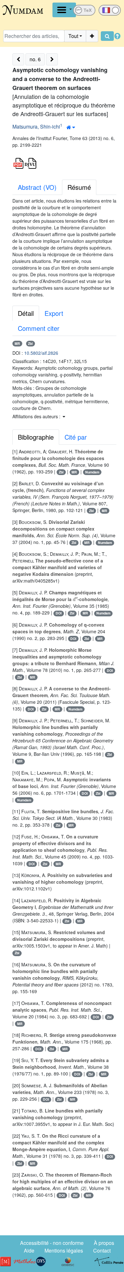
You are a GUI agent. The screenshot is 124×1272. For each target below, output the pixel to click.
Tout (73, 36)
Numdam (92, 472)
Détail (26, 313)
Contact (102, 1250)
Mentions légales (64, 1250)
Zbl (30, 343)
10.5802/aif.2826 (41, 353)
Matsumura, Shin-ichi (36, 126)
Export (54, 313)
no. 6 (35, 59)
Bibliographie (36, 437)
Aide (29, 1250)
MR (17, 343)
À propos (104, 1242)
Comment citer (38, 328)
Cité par (76, 437)
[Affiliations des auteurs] (70, 127)
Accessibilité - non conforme (52, 1242)
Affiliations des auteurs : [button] (37, 416)
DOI (59, 613)
